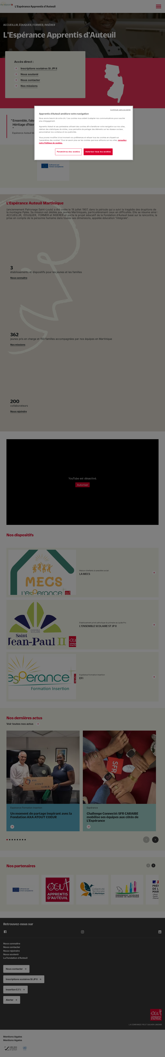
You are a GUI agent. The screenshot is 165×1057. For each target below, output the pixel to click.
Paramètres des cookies (68, 152)
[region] (83, 133)
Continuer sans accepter (120, 110)
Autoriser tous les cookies (98, 152)
